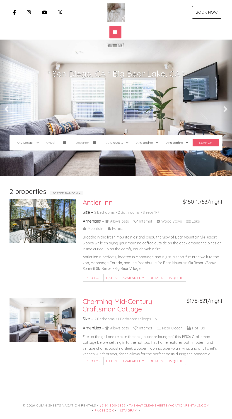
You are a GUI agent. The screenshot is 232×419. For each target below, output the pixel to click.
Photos (93, 278)
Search (206, 143)
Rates (111, 278)
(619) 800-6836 (112, 405)
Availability (133, 278)
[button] (6, 108)
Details (156, 278)
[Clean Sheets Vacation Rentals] (115, 12)
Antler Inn (98, 202)
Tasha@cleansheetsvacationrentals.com (169, 405)
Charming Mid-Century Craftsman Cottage (117, 305)
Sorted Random (66, 193)
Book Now (207, 12)
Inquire (176, 278)
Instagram (127, 410)
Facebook (104, 410)
